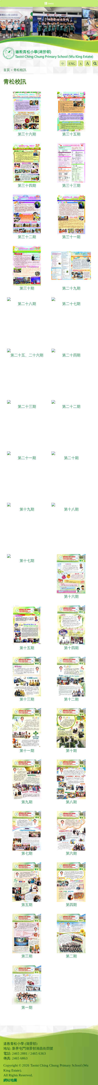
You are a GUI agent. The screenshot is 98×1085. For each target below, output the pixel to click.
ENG (72, 64)
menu (50, 3)
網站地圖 (10, 1080)
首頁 (6, 70)
